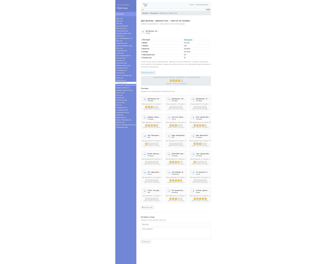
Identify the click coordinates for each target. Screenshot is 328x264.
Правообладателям (202, 4)
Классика (120, 58)
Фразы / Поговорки (123, 120)
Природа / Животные (124, 90)
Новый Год (121, 80)
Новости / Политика (124, 75)
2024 (119, 18)
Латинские (121, 63)
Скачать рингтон (148, 72)
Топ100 (119, 115)
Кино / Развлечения (123, 55)
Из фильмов (121, 50)
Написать (146, 241)
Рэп (118, 105)
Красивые (120, 60)
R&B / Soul (121, 28)
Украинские (121, 117)
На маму (120, 73)
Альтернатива (122, 31)
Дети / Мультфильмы (124, 38)
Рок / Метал (121, 100)
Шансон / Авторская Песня (126, 125)
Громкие (120, 36)
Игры (119, 48)
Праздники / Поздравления (126, 85)
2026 (119, 23)
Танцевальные (122, 112)
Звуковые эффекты (124, 45)
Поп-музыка (121, 83)
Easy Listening (122, 26)
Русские (120, 102)
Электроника (122, 127)
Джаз (119, 41)
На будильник (122, 68)
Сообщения (121, 107)
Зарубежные (121, 43)
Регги (119, 95)
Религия (120, 97)
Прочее (120, 92)
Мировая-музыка (123, 65)
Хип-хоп (120, 122)
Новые (119, 78)
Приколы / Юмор (123, 87)
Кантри (120, 53)
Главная (191, 4)
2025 (119, 21)
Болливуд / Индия (123, 33)
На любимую (121, 70)
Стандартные (122, 110)
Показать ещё (147, 207)
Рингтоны (122, 8)
